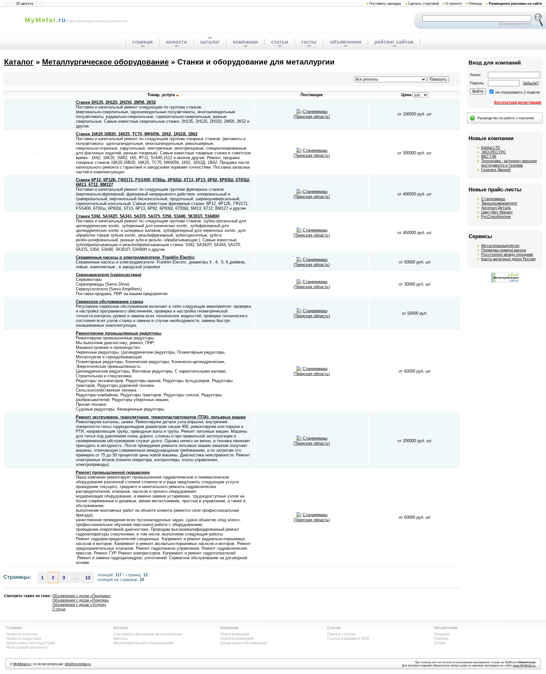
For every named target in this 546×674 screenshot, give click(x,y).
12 (87, 577)
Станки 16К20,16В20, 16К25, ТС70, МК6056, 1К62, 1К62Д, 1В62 (136, 134)
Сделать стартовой (423, 3)
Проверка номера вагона (503, 250)
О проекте (454, 3)
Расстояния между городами (507, 254)
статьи (279, 42)
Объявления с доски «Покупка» (80, 600)
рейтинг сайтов (394, 42)
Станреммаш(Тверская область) (312, 114)
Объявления (446, 628)
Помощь (475, 3)
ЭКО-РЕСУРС (493, 152)
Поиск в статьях (341, 634)
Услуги (440, 643)
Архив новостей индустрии (30, 643)
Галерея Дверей (496, 170)
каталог (210, 42)
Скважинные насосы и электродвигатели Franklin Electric (135, 257)
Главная (14, 628)
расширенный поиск (515, 23)
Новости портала (22, 634)
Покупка (441, 638)
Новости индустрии (23, 638)
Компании (229, 628)
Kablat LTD (490, 147)
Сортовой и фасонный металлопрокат (148, 634)
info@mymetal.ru (78, 664)
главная (142, 42)
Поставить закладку (385, 3)
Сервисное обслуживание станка (109, 301)
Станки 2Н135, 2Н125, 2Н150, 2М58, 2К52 (116, 102)
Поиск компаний (234, 634)
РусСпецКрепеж (496, 216)
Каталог (18, 62)
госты (309, 42)
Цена (406, 94)
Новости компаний (237, 638)
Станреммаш (493, 199)
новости (176, 42)
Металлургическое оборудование (105, 62)
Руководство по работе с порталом (505, 118)
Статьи (58, 609)
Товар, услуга (161, 94)
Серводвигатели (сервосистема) (108, 274)
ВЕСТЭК (488, 156)
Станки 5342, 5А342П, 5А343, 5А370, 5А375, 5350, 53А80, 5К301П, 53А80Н (147, 216)
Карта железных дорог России (508, 259)
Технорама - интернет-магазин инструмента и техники (509, 163)
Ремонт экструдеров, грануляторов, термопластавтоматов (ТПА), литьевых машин (161, 417)
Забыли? (531, 83)
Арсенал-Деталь (496, 208)
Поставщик (311, 94)
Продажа (442, 634)
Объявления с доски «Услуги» (79, 605)
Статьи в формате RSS (348, 638)
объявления (345, 42)
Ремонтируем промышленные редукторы (118, 333)
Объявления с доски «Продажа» (81, 596)
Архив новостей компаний (243, 643)
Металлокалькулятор (500, 246)
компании (245, 42)
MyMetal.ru (21, 664)
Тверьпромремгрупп (499, 203)
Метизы (120, 638)
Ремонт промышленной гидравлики (113, 472)
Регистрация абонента (26, 647)
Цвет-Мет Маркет (497, 212)
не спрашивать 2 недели (517, 92)
